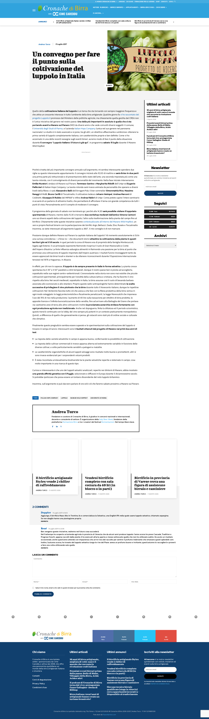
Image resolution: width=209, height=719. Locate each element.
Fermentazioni (107, 421)
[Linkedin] (57, 426)
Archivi (160, 236)
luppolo (64, 398)
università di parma (98, 398)
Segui (173, 216)
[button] (173, 1)
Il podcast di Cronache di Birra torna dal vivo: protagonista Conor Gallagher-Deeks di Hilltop (160, 139)
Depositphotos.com (109, 714)
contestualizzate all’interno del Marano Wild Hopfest (108, 221)
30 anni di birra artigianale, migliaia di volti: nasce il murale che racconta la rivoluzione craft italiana (161, 113)
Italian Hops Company (85, 128)
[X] (61, 426)
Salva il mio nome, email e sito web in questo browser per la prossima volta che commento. (68, 588)
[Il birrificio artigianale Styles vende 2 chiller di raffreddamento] (55, 456)
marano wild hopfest (79, 398)
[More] (114, 102)
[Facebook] (52, 426)
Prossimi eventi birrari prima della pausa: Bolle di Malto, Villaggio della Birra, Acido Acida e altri (159, 126)
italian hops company (49, 398)
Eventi (109, 85)
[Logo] (63, 10)
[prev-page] (53, 22)
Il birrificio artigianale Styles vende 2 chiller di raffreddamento (73, 21)
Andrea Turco (44, 44)
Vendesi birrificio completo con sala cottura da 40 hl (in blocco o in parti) (113, 21)
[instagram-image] (13, 617)
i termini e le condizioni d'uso (160, 684)
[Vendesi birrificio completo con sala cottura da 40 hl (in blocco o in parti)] (104, 456)
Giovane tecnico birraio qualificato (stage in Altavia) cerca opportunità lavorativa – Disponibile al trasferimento (123, 690)
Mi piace (172, 211)
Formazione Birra (70, 421)
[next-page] (173, 22)
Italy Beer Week (106, 419)
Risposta (44, 521)
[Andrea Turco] (35, 44)
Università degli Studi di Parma (48, 128)
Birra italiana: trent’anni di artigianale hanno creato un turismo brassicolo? (159, 150)
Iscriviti (160, 193)
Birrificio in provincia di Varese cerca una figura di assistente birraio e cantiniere (151, 21)
